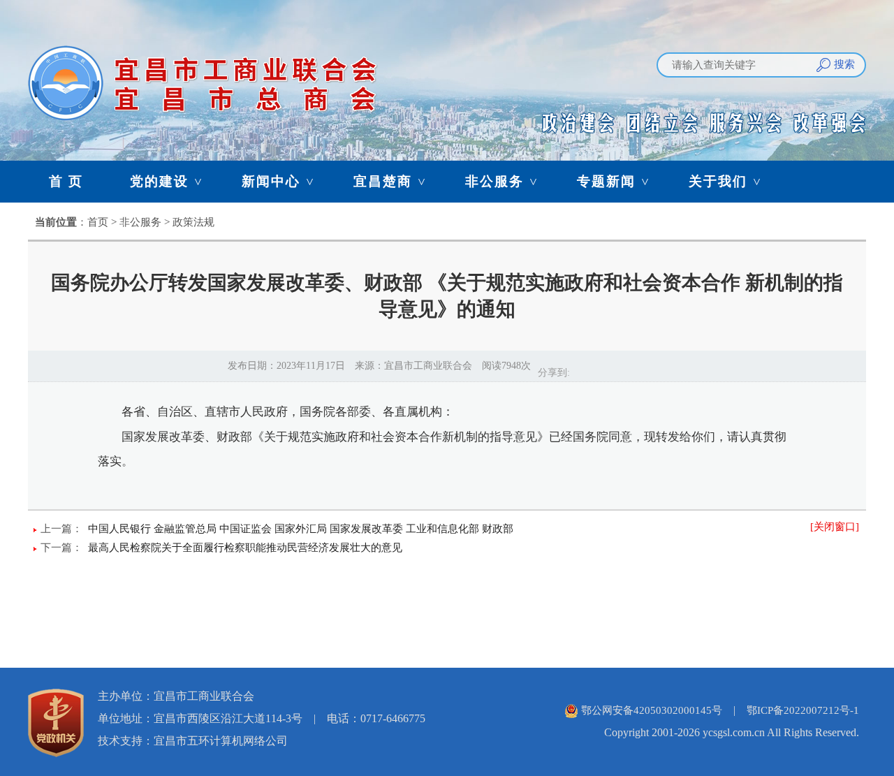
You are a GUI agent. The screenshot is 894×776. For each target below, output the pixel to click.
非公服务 (503, 181)
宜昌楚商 (391, 181)
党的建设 (167, 181)
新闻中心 (279, 181)
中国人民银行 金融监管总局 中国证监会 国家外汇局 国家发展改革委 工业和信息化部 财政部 (300, 528)
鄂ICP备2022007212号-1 (803, 710)
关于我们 (726, 181)
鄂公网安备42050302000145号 (651, 710)
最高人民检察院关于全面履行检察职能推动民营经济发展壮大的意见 (245, 547)
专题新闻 (614, 181)
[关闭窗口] (834, 526)
